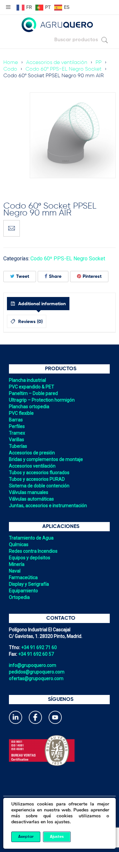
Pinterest (92, 276)
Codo (10, 69)
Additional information (41, 304)
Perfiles (17, 426)
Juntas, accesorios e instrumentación (48, 505)
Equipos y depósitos (29, 557)
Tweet (22, 276)
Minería (16, 564)
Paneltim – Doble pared (33, 393)
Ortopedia (19, 597)
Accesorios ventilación (32, 466)
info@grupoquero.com (32, 665)
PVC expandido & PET (31, 386)
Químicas (18, 544)
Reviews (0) (30, 321)
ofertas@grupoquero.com (36, 678)
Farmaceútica (23, 577)
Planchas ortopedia (29, 406)
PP (98, 62)
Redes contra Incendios (33, 551)
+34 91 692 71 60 (39, 647)
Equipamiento (23, 590)
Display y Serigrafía (29, 584)
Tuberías (18, 446)
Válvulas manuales (28, 492)
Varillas (16, 439)
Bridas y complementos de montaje (46, 459)
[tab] (38, 303)
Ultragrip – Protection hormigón (42, 400)
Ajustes (57, 837)
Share (55, 276)
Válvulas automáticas (31, 499)
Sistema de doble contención (39, 485)
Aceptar (25, 837)
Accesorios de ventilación (56, 62)
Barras (16, 419)
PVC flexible (21, 413)
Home (10, 62)
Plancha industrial (27, 380)
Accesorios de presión (32, 452)
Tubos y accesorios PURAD (37, 479)
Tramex (17, 433)
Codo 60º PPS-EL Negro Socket (63, 69)
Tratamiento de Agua (31, 538)
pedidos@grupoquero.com (36, 671)
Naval (14, 570)
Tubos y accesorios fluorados (39, 472)
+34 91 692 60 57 (36, 654)
